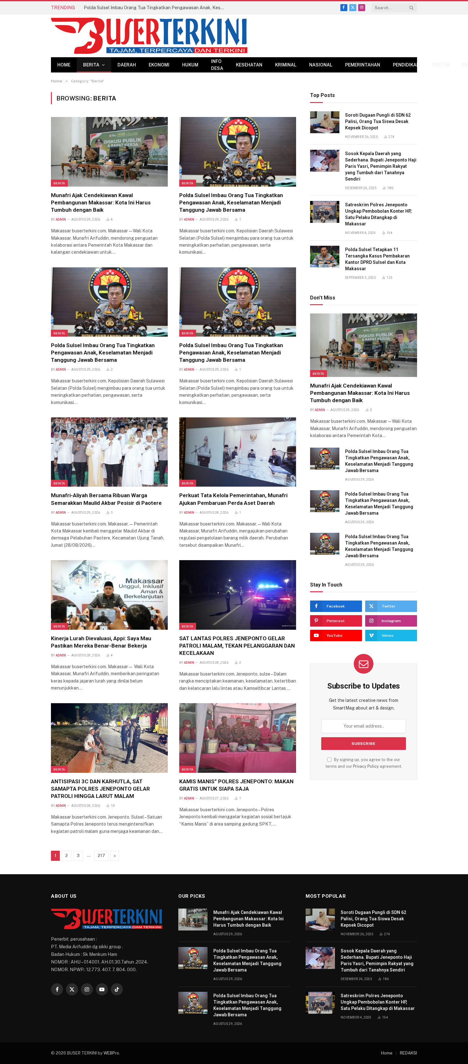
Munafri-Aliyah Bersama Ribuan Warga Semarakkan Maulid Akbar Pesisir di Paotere (106, 499)
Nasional (320, 64)
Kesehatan (249, 64)
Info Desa (217, 65)
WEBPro (111, 1053)
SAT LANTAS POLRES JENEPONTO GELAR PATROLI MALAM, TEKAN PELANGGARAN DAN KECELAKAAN (237, 645)
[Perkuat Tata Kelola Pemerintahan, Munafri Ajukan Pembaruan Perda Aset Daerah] (237, 452)
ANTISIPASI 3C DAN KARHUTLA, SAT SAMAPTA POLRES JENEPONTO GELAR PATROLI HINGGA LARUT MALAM (100, 788)
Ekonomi (159, 64)
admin (61, 219)
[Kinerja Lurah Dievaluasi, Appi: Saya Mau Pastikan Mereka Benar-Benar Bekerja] (109, 594)
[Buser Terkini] (149, 35)
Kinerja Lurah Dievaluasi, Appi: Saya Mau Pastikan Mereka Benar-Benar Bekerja (101, 642)
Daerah (126, 64)
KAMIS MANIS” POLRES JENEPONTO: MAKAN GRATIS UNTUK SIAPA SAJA (236, 785)
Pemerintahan (362, 64)
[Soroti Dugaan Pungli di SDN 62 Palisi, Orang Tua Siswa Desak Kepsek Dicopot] (324, 122)
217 (101, 855)
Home (63, 64)
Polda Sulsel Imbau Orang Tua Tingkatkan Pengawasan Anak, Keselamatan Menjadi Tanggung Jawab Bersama (155, 7)
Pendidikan (406, 64)
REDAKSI (408, 1053)
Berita (91, 64)
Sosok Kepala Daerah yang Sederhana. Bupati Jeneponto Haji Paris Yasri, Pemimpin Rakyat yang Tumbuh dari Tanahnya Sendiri (380, 166)
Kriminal (285, 64)
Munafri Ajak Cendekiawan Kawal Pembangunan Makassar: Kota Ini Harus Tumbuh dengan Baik (101, 202)
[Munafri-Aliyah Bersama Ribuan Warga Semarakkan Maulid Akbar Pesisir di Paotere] (109, 452)
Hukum (190, 64)
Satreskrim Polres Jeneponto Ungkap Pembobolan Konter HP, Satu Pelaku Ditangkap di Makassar (378, 214)
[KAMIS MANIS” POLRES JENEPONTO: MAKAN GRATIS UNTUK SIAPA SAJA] (237, 737)
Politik (441, 64)
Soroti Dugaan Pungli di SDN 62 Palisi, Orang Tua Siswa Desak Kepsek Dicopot (378, 121)
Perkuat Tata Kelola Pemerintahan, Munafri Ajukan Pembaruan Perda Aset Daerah (233, 499)
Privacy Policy (366, 766)
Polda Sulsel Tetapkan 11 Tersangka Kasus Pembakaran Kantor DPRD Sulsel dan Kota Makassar (377, 259)
